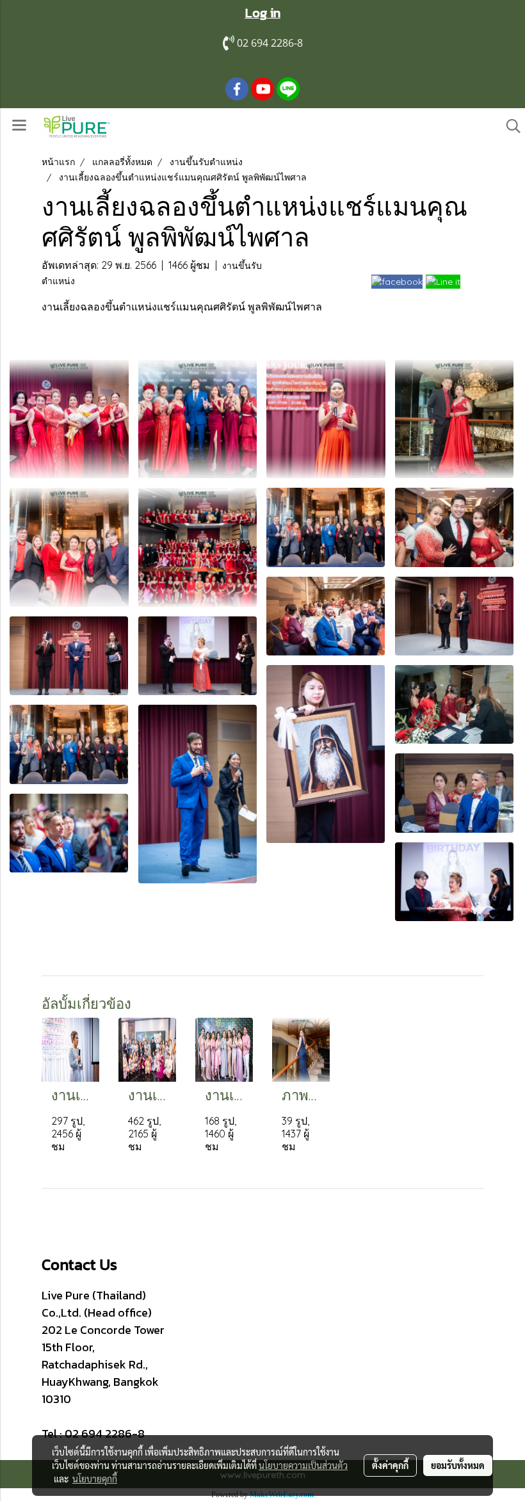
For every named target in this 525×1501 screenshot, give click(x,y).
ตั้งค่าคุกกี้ (390, 1465)
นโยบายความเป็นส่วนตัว (303, 1465)
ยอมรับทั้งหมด (458, 1465)
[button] (509, 126)
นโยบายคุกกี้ (94, 1478)
